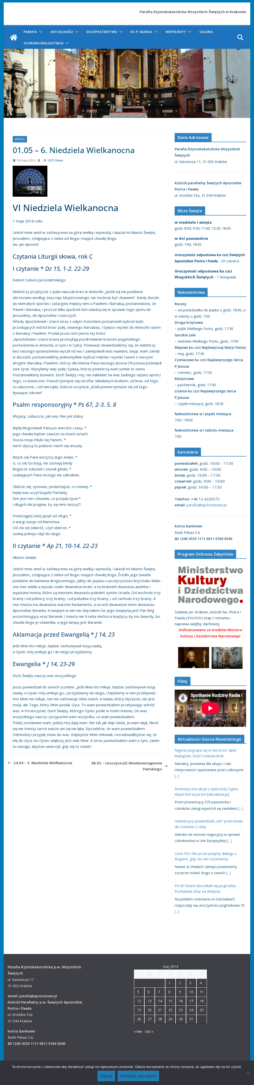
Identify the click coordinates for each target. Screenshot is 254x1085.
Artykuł (20, 139)
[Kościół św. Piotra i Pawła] (14, 37)
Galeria (206, 31)
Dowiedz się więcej (138, 1075)
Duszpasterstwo (101, 31)
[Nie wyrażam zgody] (247, 1072)
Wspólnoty (176, 31)
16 (181, 1001)
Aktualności (61, 31)
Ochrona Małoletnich (44, 43)
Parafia (30, 31)
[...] (177, 776)
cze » (149, 1031)
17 (191, 1001)
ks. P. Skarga (141, 31)
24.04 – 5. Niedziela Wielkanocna (42, 762)
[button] (39, 31)
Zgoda (106, 1075)
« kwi (138, 1031)
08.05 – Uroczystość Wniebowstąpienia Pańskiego (126, 765)
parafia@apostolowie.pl (207, 504)
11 (202, 991)
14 (160, 1001)
